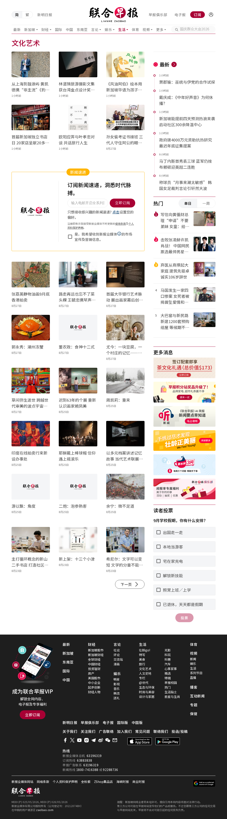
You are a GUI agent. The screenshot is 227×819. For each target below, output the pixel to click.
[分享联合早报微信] (107, 740)
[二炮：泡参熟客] (78, 487)
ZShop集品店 (103, 781)
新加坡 (29, 29)
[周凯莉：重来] (125, 380)
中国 (69, 29)
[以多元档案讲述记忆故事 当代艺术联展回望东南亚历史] (125, 434)
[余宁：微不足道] (125, 487)
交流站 (118, 659)
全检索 (85, 781)
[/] (114, 14)
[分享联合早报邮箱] (114, 740)
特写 (142, 654)
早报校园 (170, 682)
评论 (117, 654)
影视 (117, 684)
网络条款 (43, 781)
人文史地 (145, 673)
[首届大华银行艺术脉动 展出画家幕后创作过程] (125, 274)
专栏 (142, 678)
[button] (211, 14)
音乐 (117, 688)
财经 (45, 29)
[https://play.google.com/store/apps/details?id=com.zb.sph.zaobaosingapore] (167, 741)
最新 (17, 29)
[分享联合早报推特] (72, 740)
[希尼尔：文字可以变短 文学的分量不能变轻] (125, 540)
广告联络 (106, 731)
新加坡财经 (96, 654)
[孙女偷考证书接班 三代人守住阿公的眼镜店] (125, 117)
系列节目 (196, 673)
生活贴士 (170, 692)
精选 (167, 673)
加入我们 (124, 731)
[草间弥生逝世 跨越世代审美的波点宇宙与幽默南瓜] (31, 380)
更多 (159, 29)
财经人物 (94, 692)
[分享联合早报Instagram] (86, 740)
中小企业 (94, 682)
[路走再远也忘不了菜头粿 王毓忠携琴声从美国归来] (78, 274)
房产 (91, 673)
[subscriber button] (211, 14)
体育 (135, 29)
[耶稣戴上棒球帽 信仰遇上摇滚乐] (78, 434)
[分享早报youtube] (79, 740)
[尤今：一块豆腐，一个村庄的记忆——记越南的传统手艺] (125, 328)
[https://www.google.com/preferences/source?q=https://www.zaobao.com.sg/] (204, 783)
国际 (58, 29)
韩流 (117, 693)
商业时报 (138, 781)
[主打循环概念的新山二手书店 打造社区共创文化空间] (31, 540)
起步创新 (94, 687)
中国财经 (94, 664)
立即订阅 (32, 714)
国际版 (122, 722)
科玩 (167, 654)
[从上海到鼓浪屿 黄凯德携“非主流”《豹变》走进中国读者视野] (31, 64)
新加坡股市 (96, 650)
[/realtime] (174, 64)
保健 (193, 713)
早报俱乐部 (158, 14)
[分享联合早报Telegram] (93, 740)
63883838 (84, 760)
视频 (146, 29)
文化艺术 (145, 668)
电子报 (180, 14)
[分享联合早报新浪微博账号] (100, 740)
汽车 (167, 664)
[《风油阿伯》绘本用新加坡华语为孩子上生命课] (125, 64)
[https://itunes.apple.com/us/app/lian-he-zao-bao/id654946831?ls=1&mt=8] (139, 741)
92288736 (110, 769)
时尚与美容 (147, 692)
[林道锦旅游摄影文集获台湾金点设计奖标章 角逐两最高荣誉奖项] (78, 64)
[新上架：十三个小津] (78, 540)
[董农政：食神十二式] (78, 328)
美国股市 (94, 678)
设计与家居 (147, 696)
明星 (117, 679)
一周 (206, 203)
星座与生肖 (172, 696)
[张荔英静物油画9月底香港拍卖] (31, 274)
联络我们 (160, 731)
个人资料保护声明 (65, 781)
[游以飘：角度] (31, 487)
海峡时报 (122, 781)
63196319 (94, 755)
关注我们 (88, 731)
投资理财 (94, 668)
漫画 (117, 664)
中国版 (137, 722)
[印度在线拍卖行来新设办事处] (31, 434)
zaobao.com (44, 810)
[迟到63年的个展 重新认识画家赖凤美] (78, 380)
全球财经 (94, 659)
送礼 (117, 698)
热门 (167, 687)
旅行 (142, 664)
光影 (167, 650)
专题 (193, 704)
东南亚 (82, 29)
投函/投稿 (180, 731)
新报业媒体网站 (22, 781)
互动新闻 (197, 696)
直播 (193, 677)
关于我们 (70, 731)
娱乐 (108, 29)
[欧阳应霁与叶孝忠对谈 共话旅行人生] (78, 117)
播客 (193, 687)
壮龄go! (144, 650)
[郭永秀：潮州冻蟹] (31, 328)
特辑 (167, 678)
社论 (117, 650)
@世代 (143, 682)
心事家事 (170, 668)
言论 (94, 29)
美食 (142, 659)
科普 (167, 659)
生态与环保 (147, 687)
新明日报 (44, 14)
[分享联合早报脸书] (65, 740)
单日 (188, 203)
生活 (121, 29)
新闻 (193, 659)
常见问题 (142, 731)
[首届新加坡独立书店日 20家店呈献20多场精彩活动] (31, 117)
